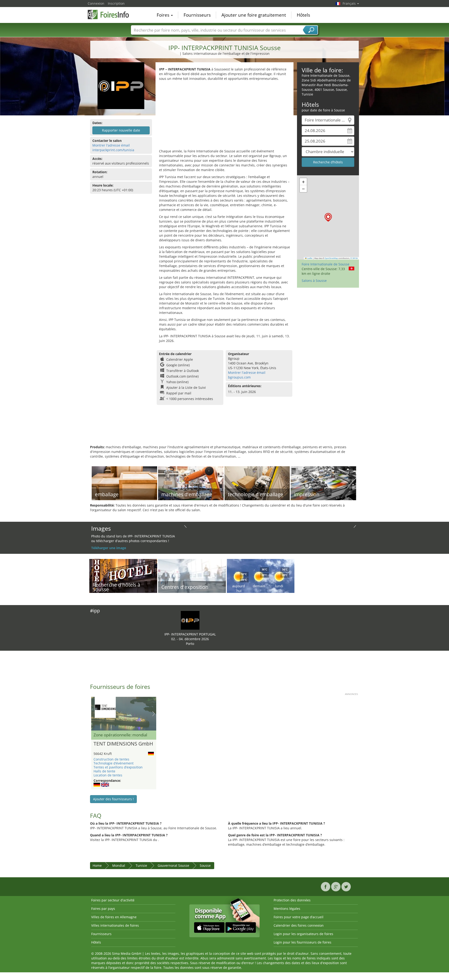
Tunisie (141, 865)
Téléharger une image (108, 548)
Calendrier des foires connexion (299, 925)
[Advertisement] (224, 116)
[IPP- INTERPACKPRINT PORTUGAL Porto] (190, 620)
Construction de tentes (111, 759)
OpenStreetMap (331, 258)
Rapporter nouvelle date (121, 130)
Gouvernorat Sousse (173, 865)
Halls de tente (104, 771)
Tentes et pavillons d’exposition (118, 767)
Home (97, 865)
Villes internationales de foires (115, 925)
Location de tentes (108, 775)
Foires (163, 15)
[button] (328, 217)
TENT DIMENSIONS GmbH (123, 744)
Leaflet (309, 258)
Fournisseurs (197, 15)
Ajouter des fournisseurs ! (113, 799)
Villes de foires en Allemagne (114, 917)
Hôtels (303, 15)
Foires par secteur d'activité (112, 900)
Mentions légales (287, 908)
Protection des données (292, 900)
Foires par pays (103, 908)
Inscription (116, 3)
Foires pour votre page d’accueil (298, 917)
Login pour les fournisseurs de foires (302, 942)
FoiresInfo (111, 14)
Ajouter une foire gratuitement (253, 15)
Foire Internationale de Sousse (325, 264)
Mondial (118, 865)
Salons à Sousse (314, 280)
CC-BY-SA (354, 258)
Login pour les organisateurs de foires (303, 934)
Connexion (96, 3)
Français (350, 3)
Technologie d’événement (114, 763)
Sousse (205, 865)
